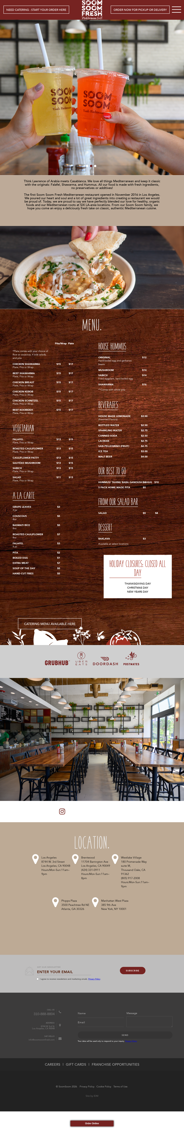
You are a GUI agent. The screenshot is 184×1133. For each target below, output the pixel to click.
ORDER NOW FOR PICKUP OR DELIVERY (140, 9)
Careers (52, 1064)
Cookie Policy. (104, 1086)
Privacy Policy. (87, 1086)
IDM (96, 1095)
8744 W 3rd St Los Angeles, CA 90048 (43, 1027)
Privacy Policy (94, 979)
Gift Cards (76, 1064)
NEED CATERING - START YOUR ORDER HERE (36, 9)
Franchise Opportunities (115, 1064)
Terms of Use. (120, 1086)
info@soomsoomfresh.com (42, 1039)
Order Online (92, 1123)
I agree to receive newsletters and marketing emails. (70, 979)
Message (131, 1013)
